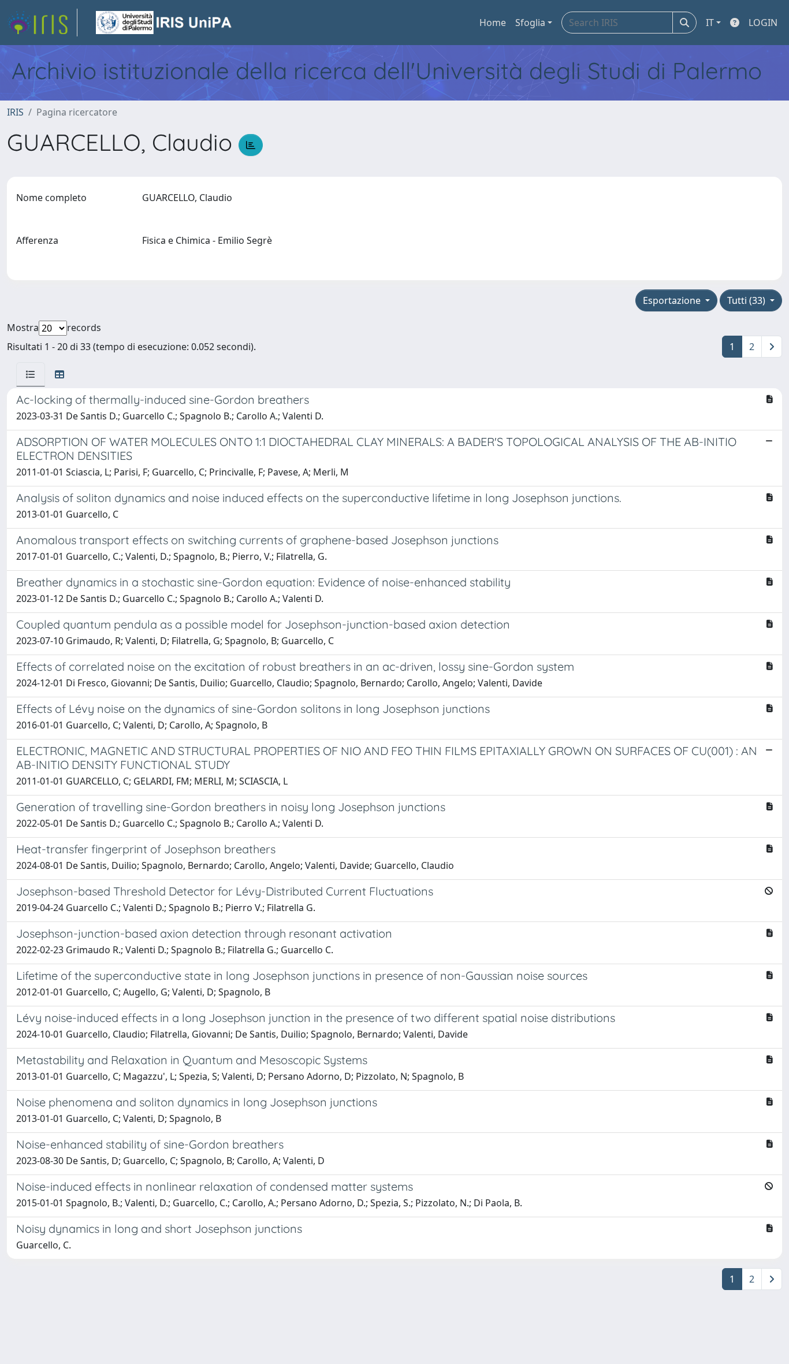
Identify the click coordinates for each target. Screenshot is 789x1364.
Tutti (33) (747, 300)
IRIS (15, 112)
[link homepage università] (165, 22)
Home (492, 22)
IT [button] (710, 22)
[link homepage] (42, 22)
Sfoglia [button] (530, 22)
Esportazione (673, 300)
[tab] (30, 374)
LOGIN (763, 22)
